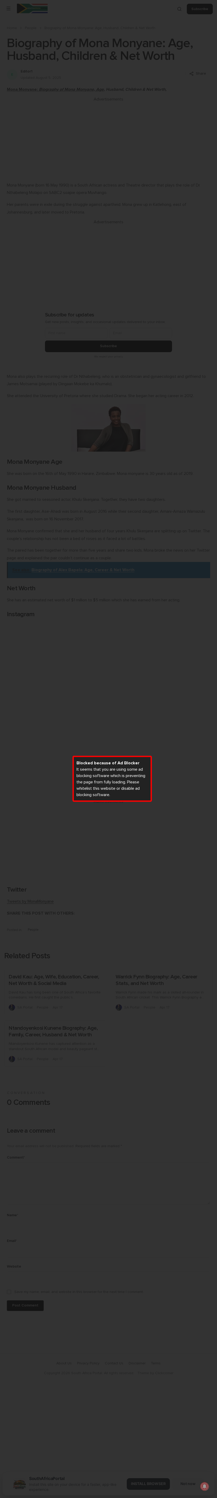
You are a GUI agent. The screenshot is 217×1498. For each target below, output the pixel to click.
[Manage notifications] (204, 1486)
